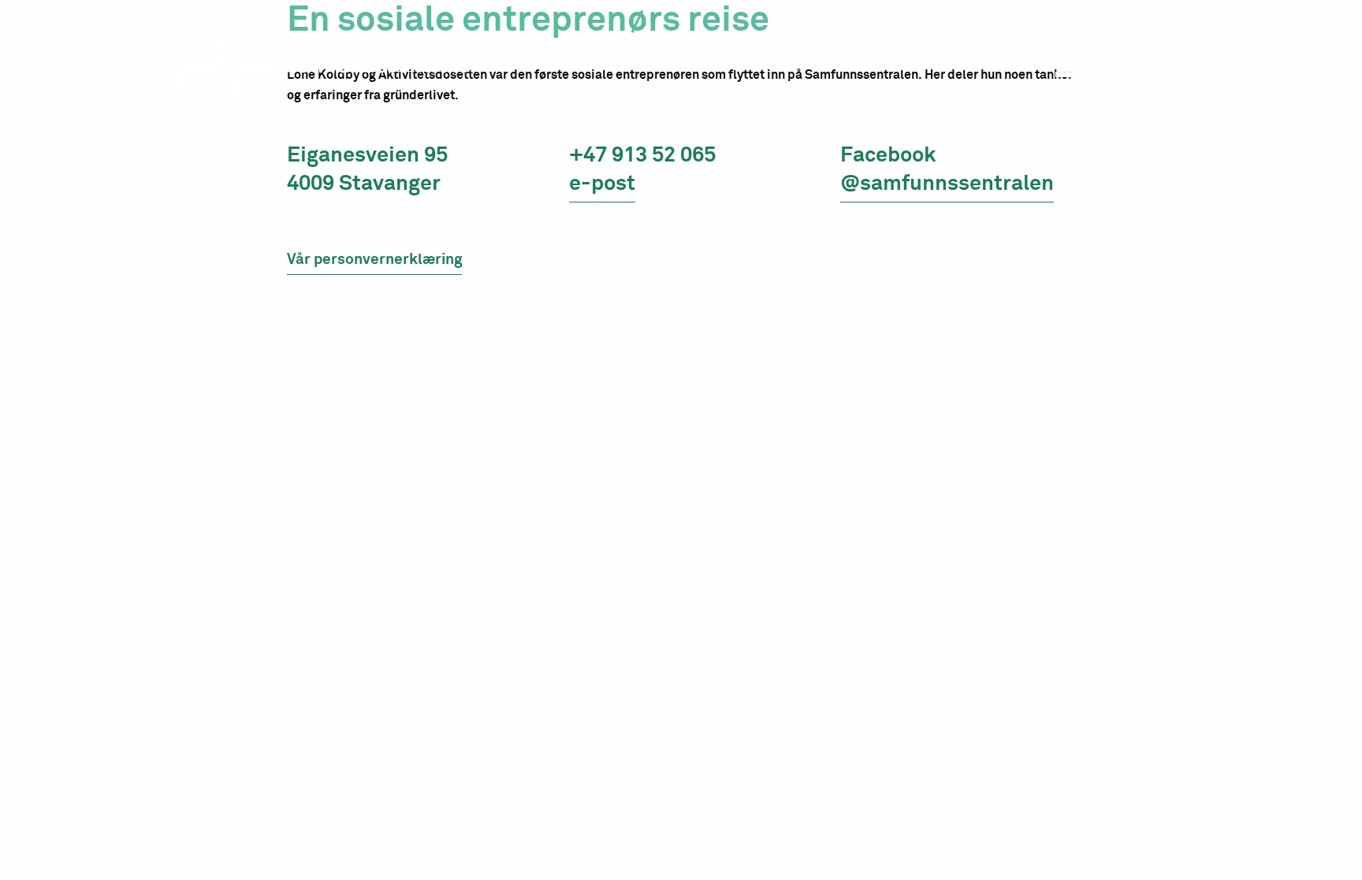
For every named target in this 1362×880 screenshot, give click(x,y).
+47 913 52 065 (642, 155)
